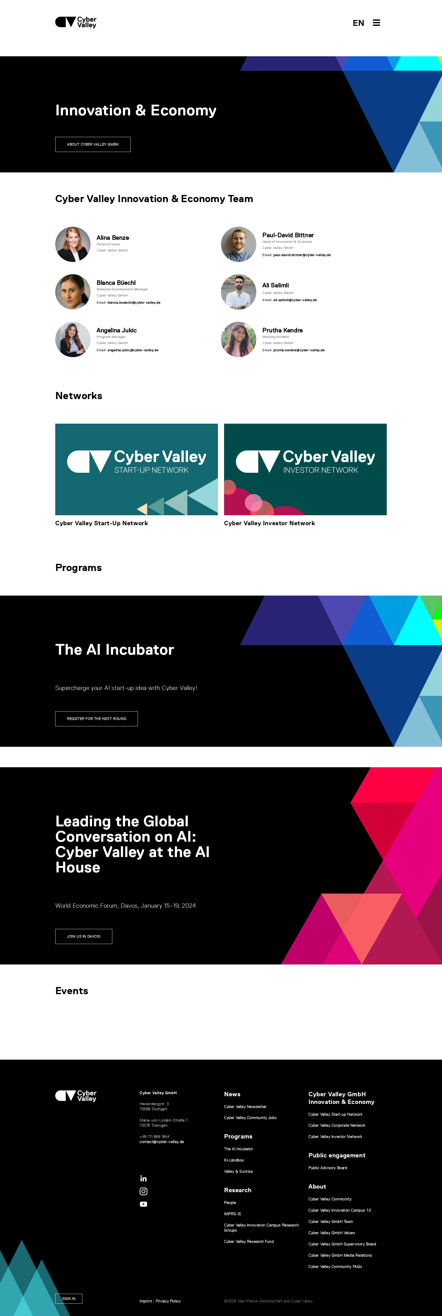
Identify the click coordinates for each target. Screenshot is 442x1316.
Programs (238, 1136)
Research (238, 1190)
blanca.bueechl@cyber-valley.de (134, 302)
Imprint (146, 1301)
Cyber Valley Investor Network (269, 523)
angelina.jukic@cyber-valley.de (133, 350)
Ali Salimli (275, 285)
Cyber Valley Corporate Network (337, 1125)
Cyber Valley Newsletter (245, 1106)
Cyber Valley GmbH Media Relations (340, 1255)
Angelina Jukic (117, 330)
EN (359, 23)
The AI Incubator (238, 1149)
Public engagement (337, 1155)
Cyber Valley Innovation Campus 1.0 (339, 1210)
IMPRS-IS (232, 1214)
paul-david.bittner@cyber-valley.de (302, 255)
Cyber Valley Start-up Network (335, 1114)
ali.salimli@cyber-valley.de (295, 300)
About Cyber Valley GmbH (93, 144)
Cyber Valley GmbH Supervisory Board (342, 1244)
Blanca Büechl (116, 282)
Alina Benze (113, 237)
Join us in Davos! (84, 936)
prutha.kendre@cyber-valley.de (299, 350)
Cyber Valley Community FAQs (335, 1266)
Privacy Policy (168, 1301)
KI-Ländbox (234, 1160)
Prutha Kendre (282, 330)
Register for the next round (96, 719)
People (230, 1202)
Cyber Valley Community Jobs (250, 1117)
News (232, 1094)
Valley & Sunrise (238, 1171)
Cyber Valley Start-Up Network (101, 523)
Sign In (68, 1299)
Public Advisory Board (327, 1168)
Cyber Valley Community (329, 1199)
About (317, 1186)
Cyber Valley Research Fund (249, 1241)
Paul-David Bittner (288, 235)
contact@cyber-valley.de (162, 1141)
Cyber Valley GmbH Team (330, 1221)
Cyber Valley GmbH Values (331, 1233)
